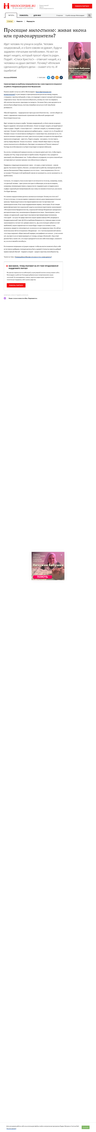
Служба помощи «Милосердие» (75, 15)
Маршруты (31, 21)
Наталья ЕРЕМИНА (10, 77)
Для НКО (37, 15)
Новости (19, 21)
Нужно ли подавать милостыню (19, 295)
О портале (59, 15)
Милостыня (7, 295)
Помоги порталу (82, 6)
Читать (11, 15)
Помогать (24, 15)
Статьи (9, 21)
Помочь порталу (16, 285)
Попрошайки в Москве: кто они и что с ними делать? (33, 257)
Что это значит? (11, 1128)
